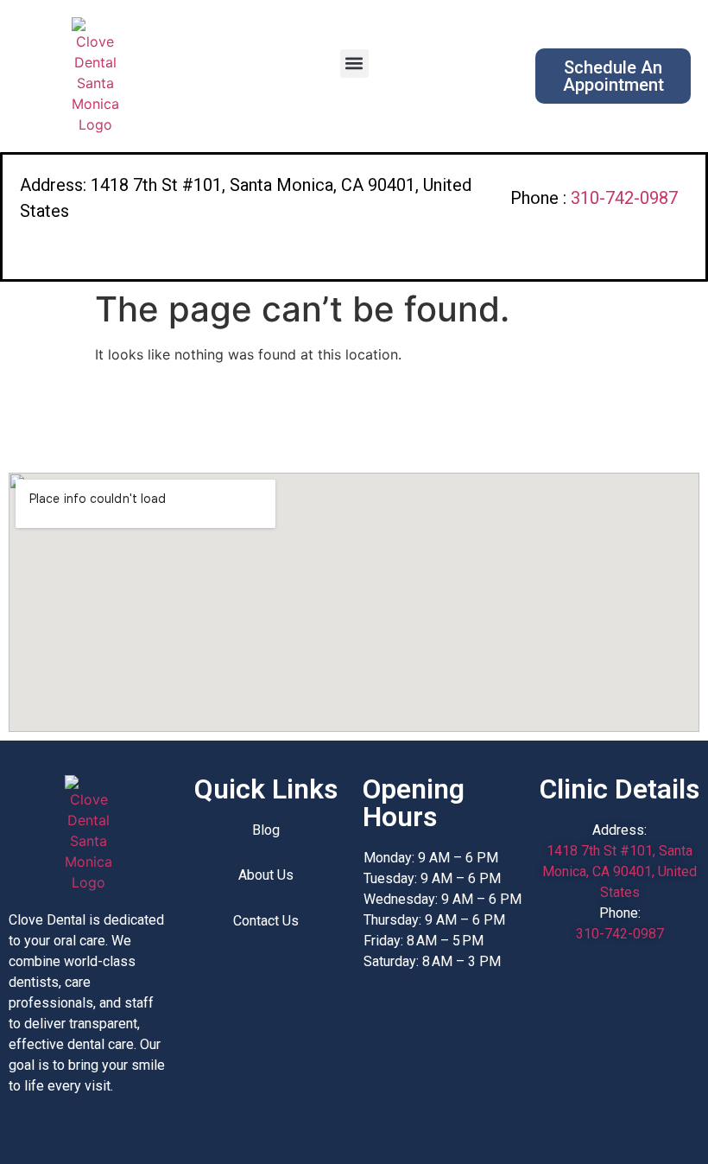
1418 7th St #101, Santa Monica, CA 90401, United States (619, 871)
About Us (266, 875)
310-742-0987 (624, 198)
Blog (266, 830)
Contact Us (266, 921)
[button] (354, 63)
